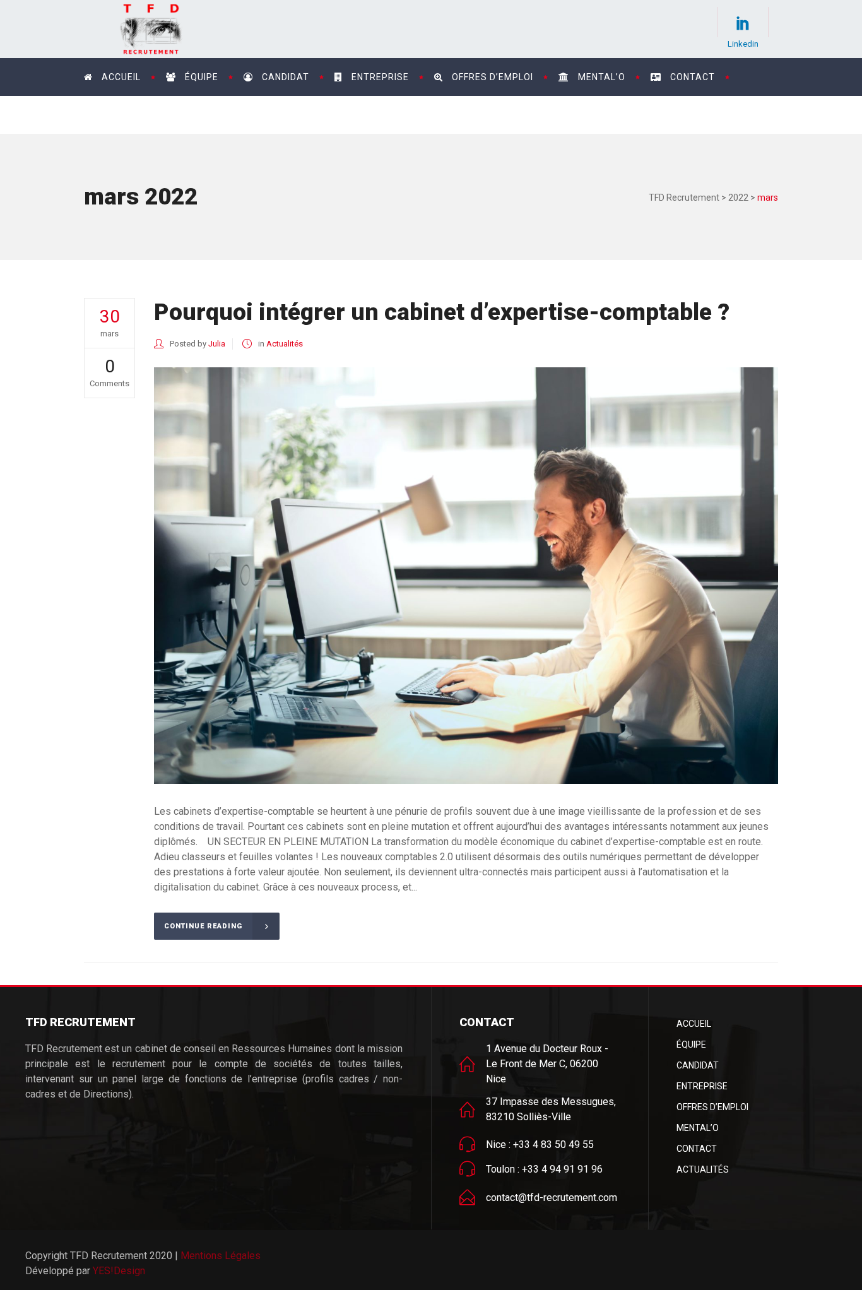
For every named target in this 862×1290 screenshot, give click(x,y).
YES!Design (119, 1271)
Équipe (691, 1044)
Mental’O (697, 1128)
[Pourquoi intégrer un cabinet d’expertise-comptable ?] (466, 575)
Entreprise (702, 1086)
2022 (738, 197)
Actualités (284, 343)
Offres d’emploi (712, 1107)
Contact (696, 1149)
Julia (216, 343)
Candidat (697, 1065)
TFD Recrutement (684, 197)
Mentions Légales (220, 1256)
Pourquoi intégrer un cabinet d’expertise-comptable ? (441, 312)
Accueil (693, 1024)
